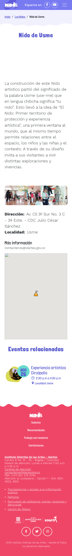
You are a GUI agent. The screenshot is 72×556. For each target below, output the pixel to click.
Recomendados (36, 430)
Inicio (7, 17)
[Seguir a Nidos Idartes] (47, 5)
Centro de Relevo (19, 509)
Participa (13, 496)
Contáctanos (36, 445)
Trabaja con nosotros (36, 438)
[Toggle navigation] (64, 5)
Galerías (36, 422)
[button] (36, 293)
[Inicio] (13, 5)
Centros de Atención (18, 469)
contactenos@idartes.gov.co (22, 472)
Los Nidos (20, 17)
